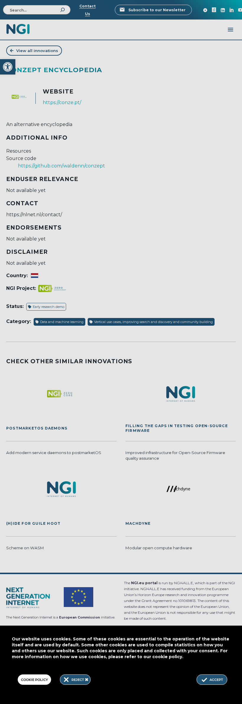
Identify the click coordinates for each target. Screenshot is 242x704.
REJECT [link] (78, 680)
